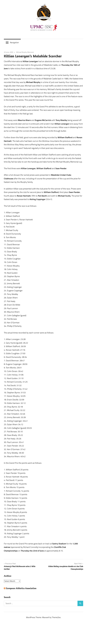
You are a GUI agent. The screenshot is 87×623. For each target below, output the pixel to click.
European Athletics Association (21, 588)
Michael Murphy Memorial (25, 52)
